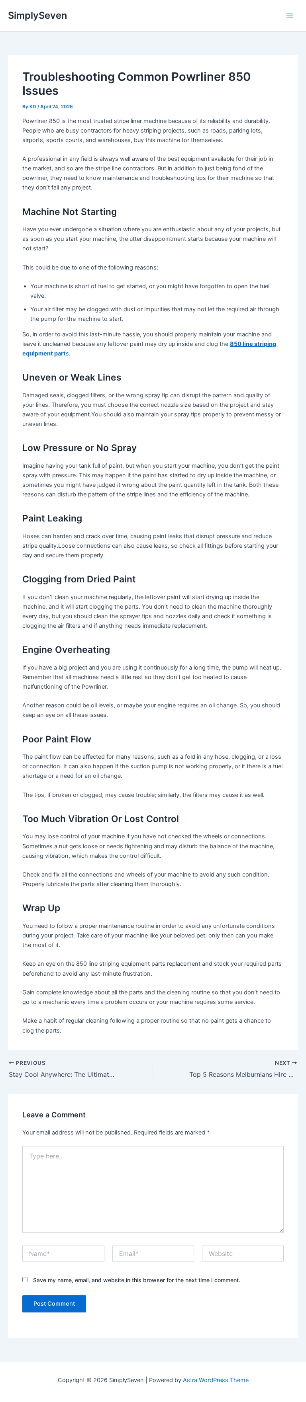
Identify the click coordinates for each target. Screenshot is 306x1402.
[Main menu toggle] (289, 16)
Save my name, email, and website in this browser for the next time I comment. (136, 1280)
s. (68, 353)
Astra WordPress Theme (216, 1380)
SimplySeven (37, 15)
